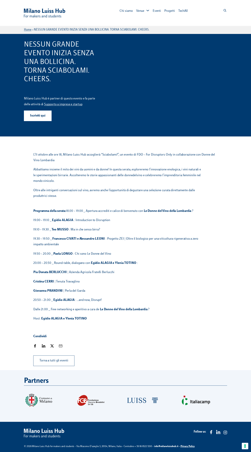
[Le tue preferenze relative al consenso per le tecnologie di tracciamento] (245, 446)
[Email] (60, 346)
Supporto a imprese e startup (63, 104)
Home (27, 29)
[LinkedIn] (43, 346)
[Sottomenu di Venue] (147, 10)
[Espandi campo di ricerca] (225, 11)
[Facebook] (35, 346)
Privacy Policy (187, 446)
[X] (52, 346)
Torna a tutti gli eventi (53, 360)
